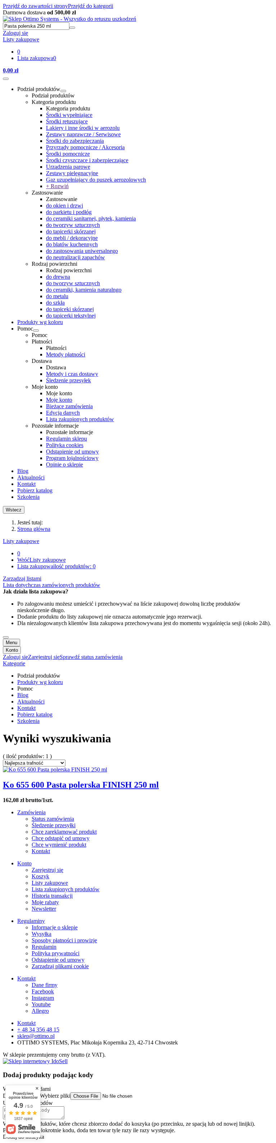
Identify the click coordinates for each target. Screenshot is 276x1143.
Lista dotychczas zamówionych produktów (51, 585)
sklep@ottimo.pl (36, 1036)
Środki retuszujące (67, 121)
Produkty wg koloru (40, 322)
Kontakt (26, 484)
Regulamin (44, 947)
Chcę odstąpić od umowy (60, 838)
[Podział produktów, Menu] (63, 91)
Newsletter (44, 909)
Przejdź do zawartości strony (35, 6)
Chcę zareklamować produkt (64, 832)
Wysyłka (41, 934)
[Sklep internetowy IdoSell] (35, 1061)
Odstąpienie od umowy (72, 451)
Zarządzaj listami (22, 578)
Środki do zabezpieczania (75, 141)
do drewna (58, 277)
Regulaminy (31, 921)
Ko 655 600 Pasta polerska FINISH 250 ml (81, 784)
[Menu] (6, 79)
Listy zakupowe (21, 541)
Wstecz (14, 510)
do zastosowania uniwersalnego (82, 251)
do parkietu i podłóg (69, 212)
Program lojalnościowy (72, 458)
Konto (12, 650)
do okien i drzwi (64, 205)
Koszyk (40, 876)
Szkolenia (28, 497)
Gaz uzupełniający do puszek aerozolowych (96, 180)
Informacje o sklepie (55, 927)
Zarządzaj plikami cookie (60, 966)
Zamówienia (31, 812)
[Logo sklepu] (69, 19)
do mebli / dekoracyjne (72, 238)
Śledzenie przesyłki (53, 825)
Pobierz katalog (34, 490)
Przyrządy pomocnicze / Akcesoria (85, 147)
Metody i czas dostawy (72, 374)
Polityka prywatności (55, 953)
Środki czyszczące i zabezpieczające (87, 160)
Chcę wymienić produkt (59, 845)
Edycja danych (63, 413)
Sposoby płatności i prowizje (64, 940)
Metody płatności (65, 354)
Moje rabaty (45, 902)
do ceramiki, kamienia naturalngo (83, 290)
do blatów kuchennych (72, 244)
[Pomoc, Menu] (36, 330)
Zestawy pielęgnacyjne (72, 173)
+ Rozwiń (57, 186)
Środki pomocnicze (68, 154)
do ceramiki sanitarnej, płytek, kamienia (91, 218)
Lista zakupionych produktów (80, 419)
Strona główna (33, 529)
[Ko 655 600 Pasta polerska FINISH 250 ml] (55, 769)
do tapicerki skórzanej (71, 231)
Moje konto (59, 400)
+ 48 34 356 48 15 (38, 1029)
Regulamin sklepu (66, 439)
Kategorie (14, 663)
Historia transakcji (52, 896)
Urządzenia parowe (68, 167)
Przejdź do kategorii (90, 6)
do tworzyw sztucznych (73, 225)
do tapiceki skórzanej (70, 309)
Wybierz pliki (55, 1096)
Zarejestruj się (47, 870)
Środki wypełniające (69, 115)
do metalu (57, 296)
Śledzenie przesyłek (68, 380)
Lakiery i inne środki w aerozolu (83, 128)
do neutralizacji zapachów (75, 257)
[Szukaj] (72, 28)
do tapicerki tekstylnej (71, 316)
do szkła (55, 303)
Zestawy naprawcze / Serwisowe (83, 134)
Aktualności (31, 477)
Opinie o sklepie (64, 464)
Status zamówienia (53, 819)
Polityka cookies (64, 445)
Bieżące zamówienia (69, 406)
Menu (11, 642)
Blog (22, 471)
